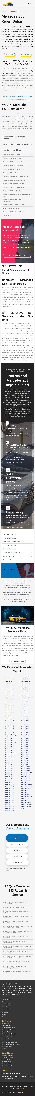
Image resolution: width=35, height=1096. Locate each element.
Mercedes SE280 (25, 741)
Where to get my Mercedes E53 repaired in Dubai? (16, 972)
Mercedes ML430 (25, 707)
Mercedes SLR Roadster (27, 786)
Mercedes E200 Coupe (11, 735)
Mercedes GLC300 (9, 802)
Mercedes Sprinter (25, 794)
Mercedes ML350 (25, 703)
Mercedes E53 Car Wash (10, 173)
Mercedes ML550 (25, 711)
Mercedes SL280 (25, 745)
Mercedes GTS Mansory (27, 697)
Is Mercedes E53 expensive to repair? (16, 907)
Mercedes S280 (25, 719)
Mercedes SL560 (25, 758)
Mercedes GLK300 (25, 679)
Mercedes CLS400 (9, 723)
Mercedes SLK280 (25, 776)
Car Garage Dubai (6, 1006)
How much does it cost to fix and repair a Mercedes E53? (16, 903)
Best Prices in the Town (9, 534)
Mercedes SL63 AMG (26, 760)
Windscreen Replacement (11, 208)
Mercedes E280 (9, 745)
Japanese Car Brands (7, 1055)
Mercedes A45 (9, 683)
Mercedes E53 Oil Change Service (13, 169)
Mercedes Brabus (9, 685)
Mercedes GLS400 (25, 685)
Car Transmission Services (9, 1034)
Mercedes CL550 (9, 701)
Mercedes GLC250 (9, 800)
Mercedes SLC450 (25, 770)
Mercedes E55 (8, 762)
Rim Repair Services (7, 1025)
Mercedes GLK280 (25, 677)
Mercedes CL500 (9, 699)
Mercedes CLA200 (9, 707)
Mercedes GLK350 (25, 681)
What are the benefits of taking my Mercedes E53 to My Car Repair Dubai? (17, 932)
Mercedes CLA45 (9, 711)
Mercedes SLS (24, 790)
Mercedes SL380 (25, 751)
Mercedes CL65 (9, 705)
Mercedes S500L (25, 729)
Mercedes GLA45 (9, 796)
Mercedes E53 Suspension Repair (13, 184)
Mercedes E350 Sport (10, 753)
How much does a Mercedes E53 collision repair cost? (16, 911)
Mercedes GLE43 (9, 808)
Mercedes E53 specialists (19, 390)
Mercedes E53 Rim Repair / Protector (14, 212)
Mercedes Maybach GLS (27, 804)
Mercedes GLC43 (9, 804)
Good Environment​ (8, 556)
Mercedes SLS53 (25, 792)
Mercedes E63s (9, 766)
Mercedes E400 (9, 756)
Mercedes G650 (9, 778)
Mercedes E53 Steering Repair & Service (15, 176)
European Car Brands (7, 1059)
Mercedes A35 (9, 681)
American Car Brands (7, 1057)
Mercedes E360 (9, 754)
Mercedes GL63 (9, 790)
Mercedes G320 (9, 768)
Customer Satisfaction (9, 549)
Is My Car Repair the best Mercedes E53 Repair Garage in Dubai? (16, 967)
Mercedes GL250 (9, 784)
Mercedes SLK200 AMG (26, 772)
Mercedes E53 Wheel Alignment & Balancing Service (17, 195)
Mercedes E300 (9, 747)
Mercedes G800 (9, 782)
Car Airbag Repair (6, 1040)
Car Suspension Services (8, 1030)
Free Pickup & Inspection (10, 545)
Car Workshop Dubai (7, 1008)
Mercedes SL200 (25, 742)
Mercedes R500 (25, 717)
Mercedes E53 (8, 760)
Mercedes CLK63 (9, 719)
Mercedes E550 (9, 764)
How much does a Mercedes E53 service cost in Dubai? (16, 937)
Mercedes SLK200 (25, 774)
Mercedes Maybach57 (26, 699)
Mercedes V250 (25, 798)
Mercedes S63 (24, 737)
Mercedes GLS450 (25, 687)
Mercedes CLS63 (9, 733)
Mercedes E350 (9, 751)
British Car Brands (6, 1064)
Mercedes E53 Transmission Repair (14, 165)
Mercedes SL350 (25, 748)
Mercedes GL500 (9, 788)
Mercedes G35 (9, 770)
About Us (4, 1014)
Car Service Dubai (6, 1004)
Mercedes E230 (9, 741)
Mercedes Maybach (26, 802)
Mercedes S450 (25, 725)
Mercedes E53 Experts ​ (10, 538)
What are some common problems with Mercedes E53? (15, 942)
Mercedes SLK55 (25, 782)
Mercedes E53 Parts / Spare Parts (13, 187)
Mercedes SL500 (25, 754)
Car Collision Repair (7, 1046)
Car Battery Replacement (8, 1036)
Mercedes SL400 (25, 753)
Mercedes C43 (9, 693)
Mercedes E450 (9, 758)
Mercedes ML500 (25, 709)
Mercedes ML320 (25, 701)
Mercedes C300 (9, 691)
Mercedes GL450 (9, 786)
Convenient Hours (8, 560)
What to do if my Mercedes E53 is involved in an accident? (17, 916)
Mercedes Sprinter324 (26, 796)
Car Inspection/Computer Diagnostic (11, 1044)
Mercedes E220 (9, 739)
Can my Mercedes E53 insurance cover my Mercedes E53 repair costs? (17, 957)
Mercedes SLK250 (25, 800)
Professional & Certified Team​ (11, 541)
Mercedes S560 (25, 735)
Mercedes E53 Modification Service (14, 138)
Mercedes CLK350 (9, 717)
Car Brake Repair (6, 1032)
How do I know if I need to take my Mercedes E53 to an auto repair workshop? (17, 927)
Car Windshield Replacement (9, 1042)
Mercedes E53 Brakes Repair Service (14, 162)
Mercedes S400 (25, 723)
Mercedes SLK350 (25, 780)
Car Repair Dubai (6, 1010)
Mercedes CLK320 (9, 715)
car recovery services (15, 242)
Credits (22, 1088)
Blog (3, 1016)
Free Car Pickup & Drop (12, 150)
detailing (8, 124)
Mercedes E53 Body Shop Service (13, 191)
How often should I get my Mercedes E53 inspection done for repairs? (16, 962)
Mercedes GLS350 (25, 683)
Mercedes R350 (25, 715)
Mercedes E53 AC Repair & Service (13, 204)
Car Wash (4, 1048)
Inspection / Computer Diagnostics (16, 144)
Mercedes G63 (9, 774)
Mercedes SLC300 (25, 768)
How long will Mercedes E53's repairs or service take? (16, 952)
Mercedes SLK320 (25, 778)
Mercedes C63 (9, 697)
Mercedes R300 (25, 713)
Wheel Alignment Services (8, 1027)
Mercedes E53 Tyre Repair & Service (14, 180)
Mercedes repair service (19, 29)
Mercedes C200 (9, 687)
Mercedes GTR (24, 695)
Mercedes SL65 (25, 762)
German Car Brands (7, 1066)
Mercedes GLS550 (25, 691)
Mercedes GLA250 (9, 794)
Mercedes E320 (9, 748)
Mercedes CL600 (9, 703)
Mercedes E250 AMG (10, 742)
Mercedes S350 (25, 721)
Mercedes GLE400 (9, 806)
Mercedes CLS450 (9, 725)
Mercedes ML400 (25, 705)
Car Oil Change (6, 1038)
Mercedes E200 (9, 737)
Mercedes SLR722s (26, 788)
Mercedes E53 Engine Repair (12, 158)
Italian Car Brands (6, 1061)
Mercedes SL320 (25, 747)
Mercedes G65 (9, 776)
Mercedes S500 (25, 727)
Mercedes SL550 (25, 756)
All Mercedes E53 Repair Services (13, 552)
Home (3, 1002)
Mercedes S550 (25, 731)
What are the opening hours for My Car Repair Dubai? (15, 922)
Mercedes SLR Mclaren (26, 784)
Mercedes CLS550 (9, 731)
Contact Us (5, 1012)
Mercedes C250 (9, 689)
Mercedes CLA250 (9, 709)
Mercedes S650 (25, 739)
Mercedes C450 (9, 695)
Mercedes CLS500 (9, 727)
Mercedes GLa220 (9, 792)
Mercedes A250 (9, 679)
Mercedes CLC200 (9, 713)
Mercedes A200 (9, 677)
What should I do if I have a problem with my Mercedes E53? (17, 947)
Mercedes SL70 (25, 764)
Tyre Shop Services (7, 1023)
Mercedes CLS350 (9, 721)
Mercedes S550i (25, 733)
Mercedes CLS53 (9, 729)
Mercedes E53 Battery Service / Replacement (12, 200)
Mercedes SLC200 (25, 766)
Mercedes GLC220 (9, 798)
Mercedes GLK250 (9, 810)
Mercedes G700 (9, 780)
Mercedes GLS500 (25, 689)
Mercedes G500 (9, 772)
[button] (17, 138)
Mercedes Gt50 (24, 693)
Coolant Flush (7, 215)
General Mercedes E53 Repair (12, 154)
